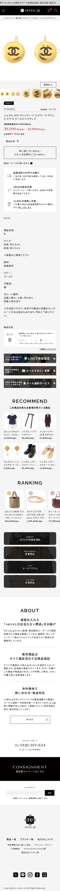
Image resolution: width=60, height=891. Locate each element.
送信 (50, 792)
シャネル (34, 18)
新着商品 (30, 553)
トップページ (9, 18)
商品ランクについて (48, 349)
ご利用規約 (15, 848)
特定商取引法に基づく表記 (19, 845)
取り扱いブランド (22, 18)
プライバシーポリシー (43, 845)
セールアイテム (30, 567)
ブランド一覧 (26, 839)
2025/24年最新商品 (30, 538)
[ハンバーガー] (3, 10)
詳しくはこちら (24, 207)
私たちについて (46, 839)
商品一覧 (11, 839)
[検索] (56, 10)
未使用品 (30, 581)
